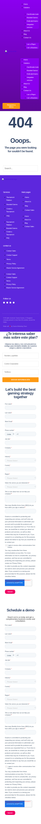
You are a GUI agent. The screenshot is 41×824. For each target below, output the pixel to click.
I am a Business (32, 48)
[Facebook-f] (4, 302)
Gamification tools (33, 14)
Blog (25, 87)
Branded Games (32, 17)
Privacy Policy (11, 264)
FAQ (8, 216)
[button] (29, 53)
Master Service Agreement (15, 268)
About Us (27, 31)
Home (26, 60)
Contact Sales (29, 210)
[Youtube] (14, 302)
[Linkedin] (10, 302)
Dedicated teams (32, 21)
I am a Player (31, 44)
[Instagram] (7, 302)
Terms (9, 259)
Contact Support (12, 255)
